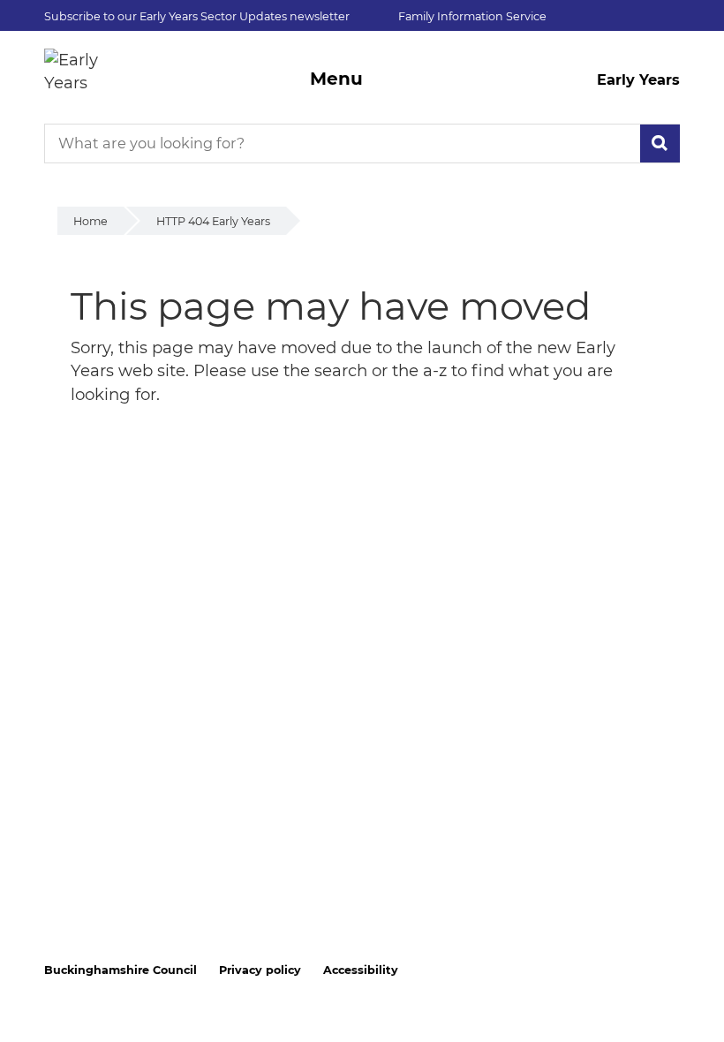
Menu (336, 78)
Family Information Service (472, 16)
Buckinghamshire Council (120, 970)
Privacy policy (260, 970)
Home (90, 221)
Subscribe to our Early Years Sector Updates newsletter (197, 16)
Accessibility (360, 970)
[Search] (660, 143)
